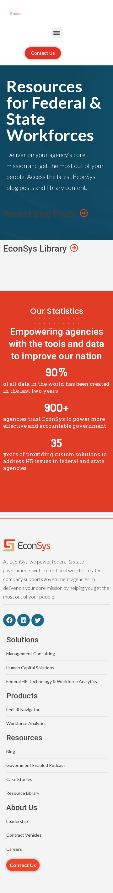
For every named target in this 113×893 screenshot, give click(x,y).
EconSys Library (35, 248)
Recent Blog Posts (40, 214)
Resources (24, 737)
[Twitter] (37, 620)
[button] (56, 33)
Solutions (22, 639)
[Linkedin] (23, 620)
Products (22, 695)
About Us (21, 807)
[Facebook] (9, 620)
